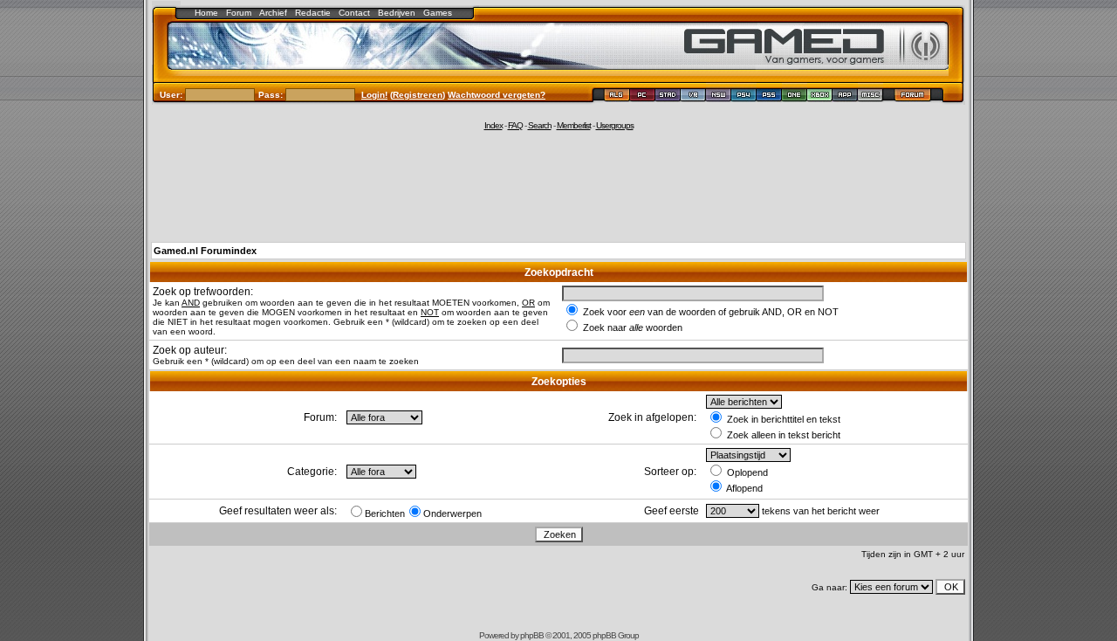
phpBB (532, 635)
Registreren (417, 95)
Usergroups (615, 125)
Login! (374, 95)
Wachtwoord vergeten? (496, 95)
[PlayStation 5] (769, 97)
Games (437, 12)
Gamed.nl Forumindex (205, 250)
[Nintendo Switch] (718, 97)
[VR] (693, 97)
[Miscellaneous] (870, 97)
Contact (354, 12)
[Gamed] (616, 97)
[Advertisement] (558, 185)
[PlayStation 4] (744, 97)
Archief (273, 12)
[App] (845, 97)
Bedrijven (396, 12)
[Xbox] (820, 97)
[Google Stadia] (668, 97)
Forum (238, 12)
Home (206, 12)
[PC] (642, 97)
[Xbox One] (794, 97)
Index (493, 125)
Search (540, 125)
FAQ (515, 125)
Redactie (313, 12)
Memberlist (574, 125)
